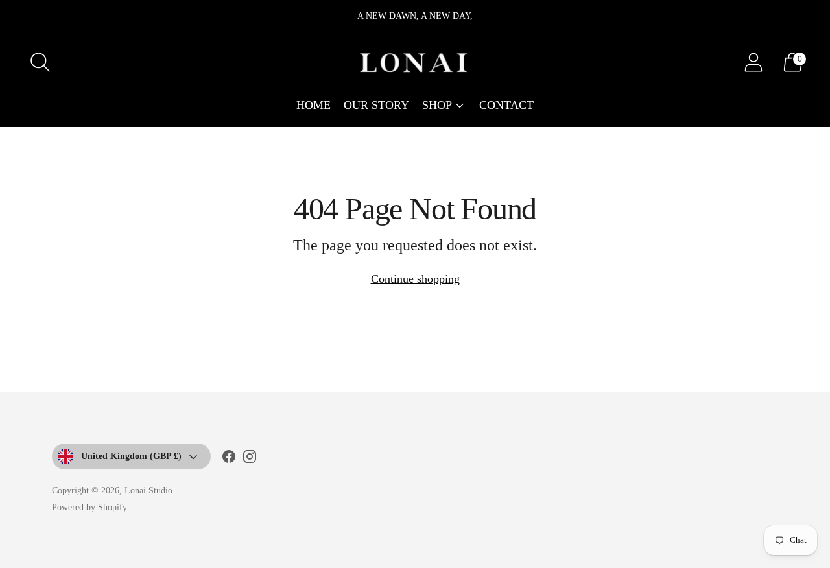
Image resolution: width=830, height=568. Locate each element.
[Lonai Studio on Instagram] (249, 459)
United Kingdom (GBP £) (131, 456)
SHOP (437, 105)
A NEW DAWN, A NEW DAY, (415, 16)
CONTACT (506, 105)
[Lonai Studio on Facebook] (229, 459)
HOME (313, 105)
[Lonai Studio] (415, 62)
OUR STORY (376, 105)
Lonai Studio (148, 490)
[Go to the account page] (753, 62)
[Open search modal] (40, 62)
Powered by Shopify (89, 507)
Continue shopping (415, 278)
